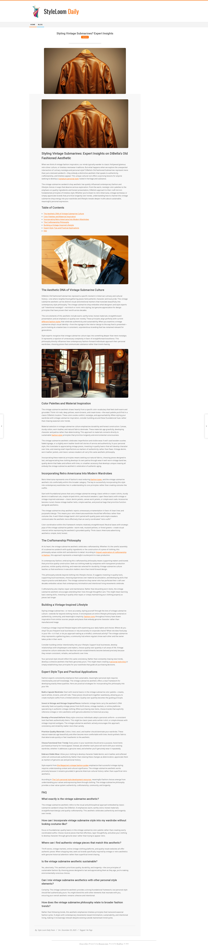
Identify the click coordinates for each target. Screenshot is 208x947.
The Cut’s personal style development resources (71, 779)
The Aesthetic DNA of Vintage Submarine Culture (64, 213)
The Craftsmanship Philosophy (56, 222)
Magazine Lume (103, 944)
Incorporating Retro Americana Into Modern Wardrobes (66, 219)
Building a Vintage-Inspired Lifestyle (59, 225)
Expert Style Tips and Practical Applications (61, 228)
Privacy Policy (84, 944)
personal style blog (118, 662)
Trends (85, 37)
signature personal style (69, 179)
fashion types (96, 479)
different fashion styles (51, 321)
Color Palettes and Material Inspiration (60, 216)
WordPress (120, 944)
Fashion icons (89, 616)
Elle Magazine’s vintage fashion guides (73, 765)
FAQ (45, 231)
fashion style (57, 435)
